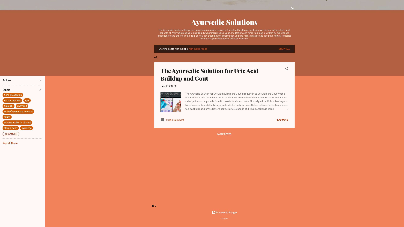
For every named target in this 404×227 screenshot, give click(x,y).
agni (27, 100)
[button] (286, 69)
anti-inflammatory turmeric (18, 111)
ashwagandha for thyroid (17, 122)
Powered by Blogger (226, 212)
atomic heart (11, 128)
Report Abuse (10, 143)
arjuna (7, 117)
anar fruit (22, 106)
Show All (284, 48)
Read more (282, 119)
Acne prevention (13, 94)
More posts (224, 134)
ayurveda (27, 128)
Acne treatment (12, 100)
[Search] (293, 8)
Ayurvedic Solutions (224, 22)
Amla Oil (8, 106)
